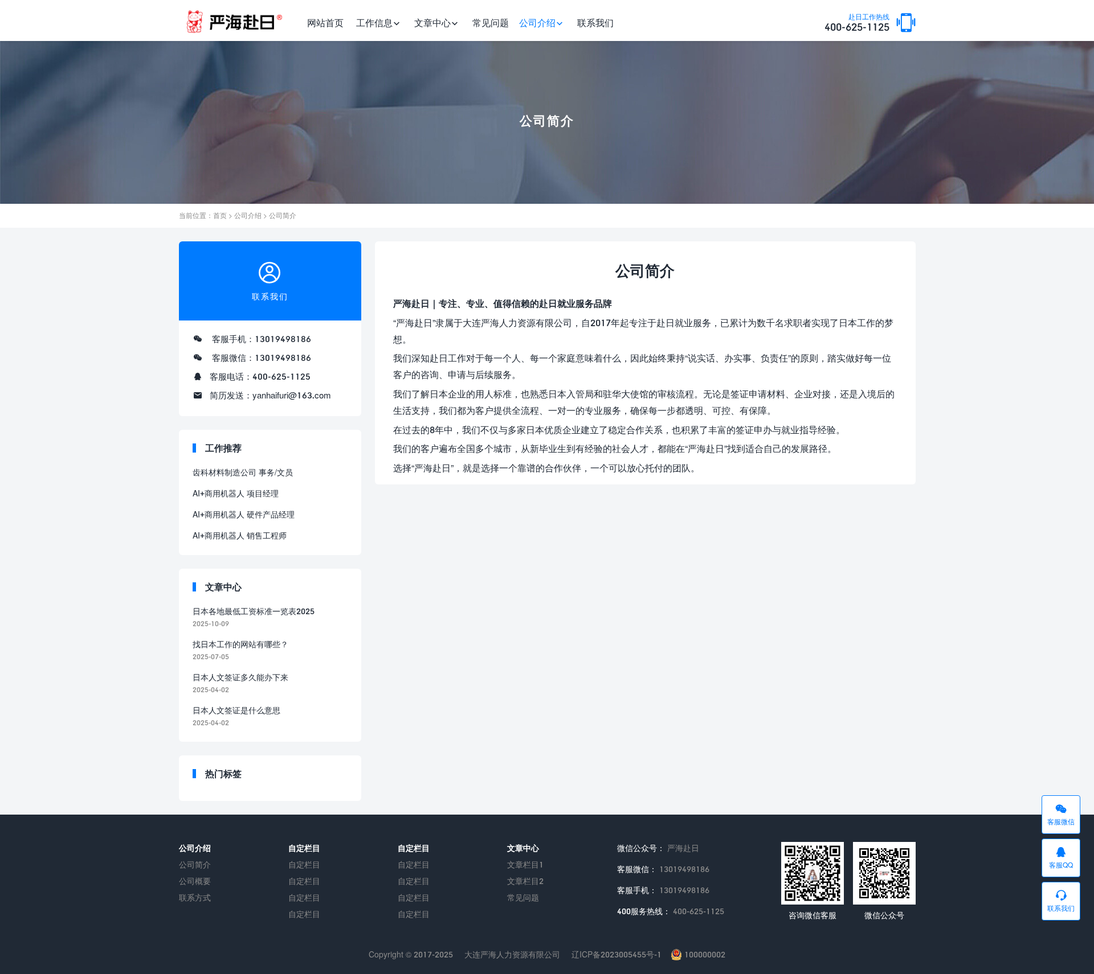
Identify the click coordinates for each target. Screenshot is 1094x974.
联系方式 (195, 897)
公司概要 (195, 881)
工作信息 (374, 22)
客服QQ (1061, 865)
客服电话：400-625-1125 (260, 376)
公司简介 (282, 215)
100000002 (703, 954)
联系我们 (595, 22)
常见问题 (490, 22)
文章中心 (432, 22)
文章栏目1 (525, 864)
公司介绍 (537, 22)
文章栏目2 (525, 881)
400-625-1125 (856, 23)
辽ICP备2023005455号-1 (617, 954)
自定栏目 (304, 864)
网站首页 (325, 22)
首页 (220, 215)
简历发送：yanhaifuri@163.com (270, 395)
